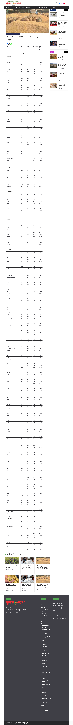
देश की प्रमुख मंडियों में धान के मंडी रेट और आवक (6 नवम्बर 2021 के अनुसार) (42, 567)
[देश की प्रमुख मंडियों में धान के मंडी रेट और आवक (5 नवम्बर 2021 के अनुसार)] (43, 576)
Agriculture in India (46, 618)
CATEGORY (28, 7)
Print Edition (45, 710)
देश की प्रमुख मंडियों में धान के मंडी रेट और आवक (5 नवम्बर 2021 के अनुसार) (42, 585)
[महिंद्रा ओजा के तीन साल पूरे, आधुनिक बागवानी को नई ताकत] (53, 25)
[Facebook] (7, 44)
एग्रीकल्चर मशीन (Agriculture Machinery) (45, 668)
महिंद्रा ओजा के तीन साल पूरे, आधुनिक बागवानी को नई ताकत (62, 23)
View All (66, 9)
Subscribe (40, 7)
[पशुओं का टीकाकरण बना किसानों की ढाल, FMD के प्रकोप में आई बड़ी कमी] (53, 67)
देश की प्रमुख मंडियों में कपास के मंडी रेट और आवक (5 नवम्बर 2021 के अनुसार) (27, 586)
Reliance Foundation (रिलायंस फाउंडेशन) (46, 680)
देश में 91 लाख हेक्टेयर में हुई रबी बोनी (11, 566)
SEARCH (11, 7)
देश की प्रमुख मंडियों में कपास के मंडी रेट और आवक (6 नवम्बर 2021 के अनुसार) (27, 568)
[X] (9, 44)
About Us (17, 7)
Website (43, 708)
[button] (19, 7)
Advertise (46, 7)
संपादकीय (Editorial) (46, 684)
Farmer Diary (45, 713)
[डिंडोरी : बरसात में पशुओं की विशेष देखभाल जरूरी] (53, 86)
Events (34, 7)
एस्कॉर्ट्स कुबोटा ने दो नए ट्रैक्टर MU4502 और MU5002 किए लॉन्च (62, 43)
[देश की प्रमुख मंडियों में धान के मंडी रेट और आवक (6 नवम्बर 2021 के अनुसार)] (43, 557)
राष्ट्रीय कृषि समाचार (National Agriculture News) (13, 34)
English (55, 2)
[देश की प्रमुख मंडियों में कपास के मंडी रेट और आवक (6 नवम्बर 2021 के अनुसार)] (27, 557)
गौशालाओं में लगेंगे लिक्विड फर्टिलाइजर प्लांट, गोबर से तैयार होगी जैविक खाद (62, 56)
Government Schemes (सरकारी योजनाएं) (45, 662)
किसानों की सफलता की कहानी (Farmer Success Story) (46, 674)
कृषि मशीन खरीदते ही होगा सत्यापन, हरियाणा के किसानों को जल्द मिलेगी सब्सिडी (62, 14)
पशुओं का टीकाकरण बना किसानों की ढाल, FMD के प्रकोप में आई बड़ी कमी (62, 65)
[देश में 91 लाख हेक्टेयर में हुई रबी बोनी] (12, 557)
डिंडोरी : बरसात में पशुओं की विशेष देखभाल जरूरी (62, 85)
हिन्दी (57, 2)
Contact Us (53, 7)
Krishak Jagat (21, 42)
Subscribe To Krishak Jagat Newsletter (45, 694)
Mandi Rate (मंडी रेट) (46, 653)
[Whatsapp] (11, 44)
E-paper (23, 7)
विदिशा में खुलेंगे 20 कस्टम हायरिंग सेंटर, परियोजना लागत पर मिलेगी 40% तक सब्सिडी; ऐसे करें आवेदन (62, 33)
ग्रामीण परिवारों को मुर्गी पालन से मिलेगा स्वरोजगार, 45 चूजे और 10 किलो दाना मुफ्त (62, 75)
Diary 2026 (44, 702)
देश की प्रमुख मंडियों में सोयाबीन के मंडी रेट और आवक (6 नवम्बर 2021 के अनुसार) (11, 586)
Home (7, 7)
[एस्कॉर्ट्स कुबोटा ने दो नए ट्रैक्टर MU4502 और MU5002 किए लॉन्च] (53, 45)
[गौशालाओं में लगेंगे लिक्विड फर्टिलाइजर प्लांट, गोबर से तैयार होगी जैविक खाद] (53, 58)
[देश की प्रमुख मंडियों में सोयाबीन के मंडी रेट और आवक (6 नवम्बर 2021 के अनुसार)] (12, 576)
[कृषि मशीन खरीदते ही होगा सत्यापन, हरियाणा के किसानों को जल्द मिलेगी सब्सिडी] (53, 16)
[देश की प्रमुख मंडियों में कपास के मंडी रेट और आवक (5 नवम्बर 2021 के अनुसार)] (27, 576)
